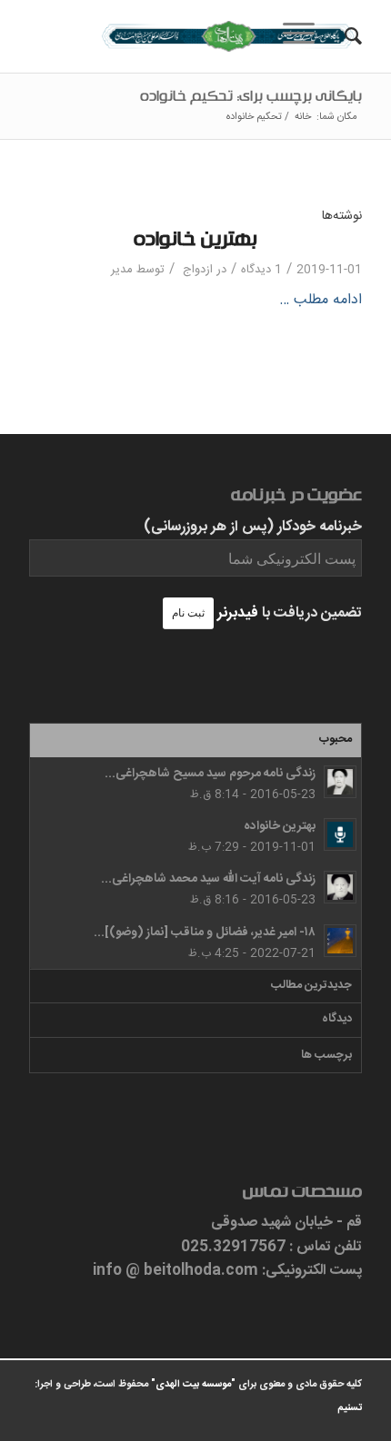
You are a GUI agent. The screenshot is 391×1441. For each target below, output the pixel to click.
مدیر (122, 270)
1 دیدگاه (261, 270)
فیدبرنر (237, 613)
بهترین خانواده (195, 242)
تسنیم (349, 1408)
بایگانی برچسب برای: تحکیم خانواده (251, 99)
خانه (303, 117)
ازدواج (198, 270)
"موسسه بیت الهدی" (193, 1385)
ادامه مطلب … (320, 300)
